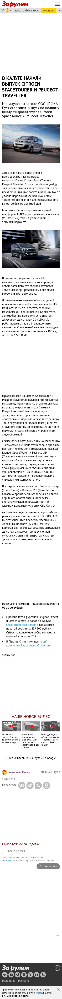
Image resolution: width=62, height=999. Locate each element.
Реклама (23, 981)
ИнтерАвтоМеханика (23, 10)
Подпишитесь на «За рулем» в (31, 758)
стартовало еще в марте (22, 625)
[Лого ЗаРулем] (15, 4)
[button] (58, 989)
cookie (38, 992)
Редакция (8, 981)
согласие (7, 860)
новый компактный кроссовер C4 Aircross (28, 643)
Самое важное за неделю (20, 844)
